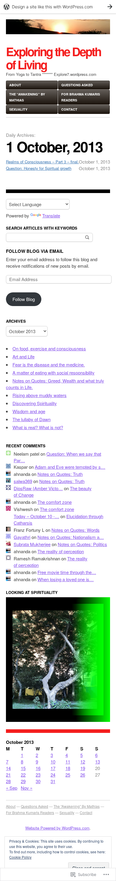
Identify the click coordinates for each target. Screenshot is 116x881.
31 (53, 781)
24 (53, 775)
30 (38, 781)
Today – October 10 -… (36, 516)
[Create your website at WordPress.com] (58, 6)
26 (82, 775)
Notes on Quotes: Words (75, 530)
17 (53, 768)
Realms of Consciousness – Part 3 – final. (42, 161)
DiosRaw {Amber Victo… (38, 488)
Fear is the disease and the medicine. (48, 364)
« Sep (11, 788)
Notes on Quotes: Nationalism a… (70, 537)
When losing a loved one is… (65, 579)
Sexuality (18, 109)
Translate (51, 215)
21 (8, 775)
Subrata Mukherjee (32, 544)
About (15, 85)
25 (67, 775)
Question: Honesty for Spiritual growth (38, 168)
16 (38, 768)
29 (23, 781)
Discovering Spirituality (34, 403)
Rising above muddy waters (39, 395)
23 (38, 775)
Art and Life (23, 356)
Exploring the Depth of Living (53, 58)
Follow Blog (23, 299)
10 (53, 761)
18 (67, 768)
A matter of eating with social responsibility (53, 372)
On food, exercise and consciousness (49, 348)
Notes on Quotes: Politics (82, 544)
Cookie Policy (20, 857)
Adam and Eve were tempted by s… (70, 467)
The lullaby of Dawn (31, 419)
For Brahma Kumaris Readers (80, 97)
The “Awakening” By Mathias (27, 97)
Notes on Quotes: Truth (60, 474)
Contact (69, 109)
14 (8, 768)
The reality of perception (60, 551)
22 (23, 775)
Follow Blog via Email (34, 251)
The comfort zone (54, 502)
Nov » (26, 788)
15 (23, 768)
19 (82, 768)
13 (97, 761)
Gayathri (22, 537)
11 (67, 761)
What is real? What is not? (37, 427)
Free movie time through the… (66, 572)
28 (8, 781)
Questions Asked (77, 85)
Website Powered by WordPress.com (57, 828)
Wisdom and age (28, 411)
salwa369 (23, 481)
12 (82, 761)
